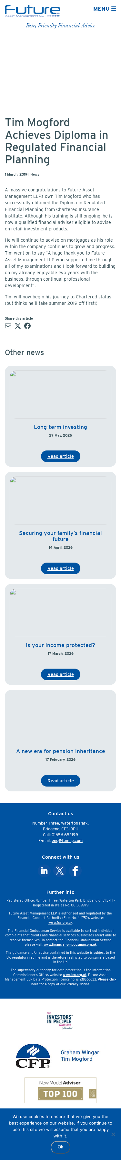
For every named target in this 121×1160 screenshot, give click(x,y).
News (34, 174)
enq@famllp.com (67, 840)
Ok (60, 1147)
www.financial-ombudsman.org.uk (70, 944)
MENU (102, 8)
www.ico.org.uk (74, 975)
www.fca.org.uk (60, 922)
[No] (113, 1134)
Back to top (101, 1151)
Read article (60, 456)
